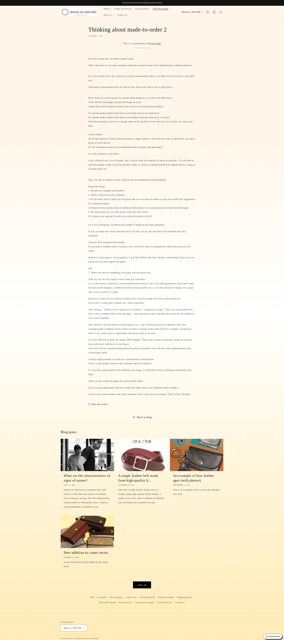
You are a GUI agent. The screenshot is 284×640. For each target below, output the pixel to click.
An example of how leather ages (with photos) (193, 478)
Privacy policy (125, 602)
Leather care (131, 597)
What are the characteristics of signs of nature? (87, 478)
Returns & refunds (107, 602)
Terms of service (164, 602)
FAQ (92, 597)
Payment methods (166, 597)
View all (142, 585)
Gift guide (102, 597)
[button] (161, 9)
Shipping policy (184, 597)
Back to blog (144, 417)
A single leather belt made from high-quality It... (138, 478)
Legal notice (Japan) (144, 602)
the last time (155, 43)
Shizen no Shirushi (75, 638)
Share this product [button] (99, 404)
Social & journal (147, 597)
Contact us (180, 602)
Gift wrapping (116, 597)
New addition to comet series (86, 552)
